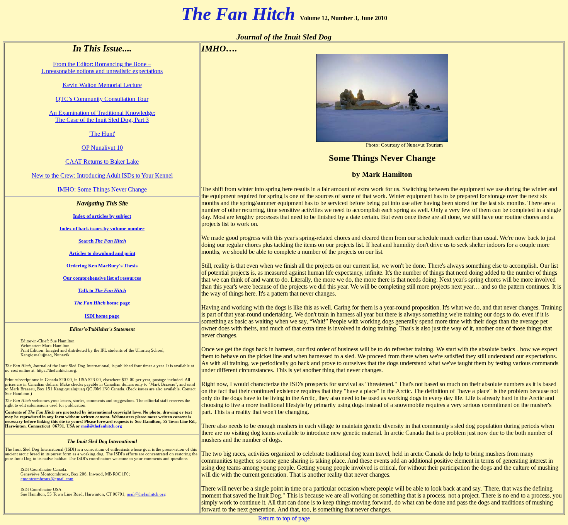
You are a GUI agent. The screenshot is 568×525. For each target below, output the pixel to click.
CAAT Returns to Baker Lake (102, 161)
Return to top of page (284, 518)
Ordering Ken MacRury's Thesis (102, 265)
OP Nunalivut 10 (102, 147)
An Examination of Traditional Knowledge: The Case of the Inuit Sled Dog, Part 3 (102, 116)
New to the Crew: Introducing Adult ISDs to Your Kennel (102, 175)
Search (102, 241)
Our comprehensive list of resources (102, 278)
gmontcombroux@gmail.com (46, 478)
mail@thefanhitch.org (101, 426)
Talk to (102, 290)
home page (102, 303)
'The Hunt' (102, 133)
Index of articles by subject (102, 216)
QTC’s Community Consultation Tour (102, 99)
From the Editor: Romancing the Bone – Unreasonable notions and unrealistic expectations (102, 67)
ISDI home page (102, 316)
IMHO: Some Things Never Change (102, 189)
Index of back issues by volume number (102, 228)
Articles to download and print (102, 253)
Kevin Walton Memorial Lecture (102, 85)
